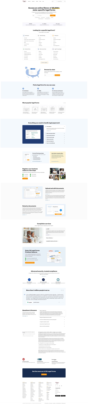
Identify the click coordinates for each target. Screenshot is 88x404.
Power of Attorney (43, 17)
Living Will (52, 17)
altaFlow (48, 397)
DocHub (47, 398)
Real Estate (32, 395)
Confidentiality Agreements (27, 54)
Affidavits (40, 51)
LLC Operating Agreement (47, 18)
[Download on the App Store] (57, 395)
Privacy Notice (54, 403)
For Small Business (49, 389)
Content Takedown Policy (58, 403)
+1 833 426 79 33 (57, 388)
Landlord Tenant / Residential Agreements (29, 39)
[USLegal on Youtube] (61, 385)
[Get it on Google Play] (63, 395)
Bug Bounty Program (63, 403)
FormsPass (48, 394)
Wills (31, 397)
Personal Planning (25, 394)
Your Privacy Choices (47, 403)
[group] (26, 109)
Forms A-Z (32, 399)
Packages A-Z (24, 397)
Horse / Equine (41, 54)
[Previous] (63, 102)
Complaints (40, 57)
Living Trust (40, 42)
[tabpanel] (52, 342)
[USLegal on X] (55, 385)
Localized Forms (40, 394)
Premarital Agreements (56, 45)
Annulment (54, 42)
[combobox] (54, 1)
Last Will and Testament (37, 17)
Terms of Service (50, 403)
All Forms (32, 398)
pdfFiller (48, 395)
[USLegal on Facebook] (57, 385)
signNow (48, 396)
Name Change (55, 54)
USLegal (47, 393)
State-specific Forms (41, 395)
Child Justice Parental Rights (57, 39)
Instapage (48, 399)
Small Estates (40, 45)
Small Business (55, 57)
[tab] (55, 128)
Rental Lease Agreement (41, 18)
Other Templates (32, 400)
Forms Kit (40, 396)
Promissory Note (47, 17)
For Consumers (48, 388)
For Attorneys (48, 390)
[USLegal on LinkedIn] (59, 385)
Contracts (25, 45)
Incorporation (26, 57)
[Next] (65, 102)
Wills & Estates (24, 396)
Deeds (25, 42)
